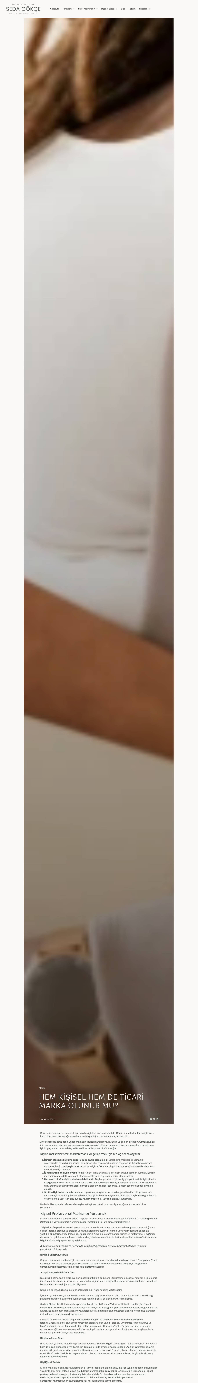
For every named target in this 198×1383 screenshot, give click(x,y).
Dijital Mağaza (108, 9)
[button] (151, 1119)
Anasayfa (54, 9)
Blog (123, 9)
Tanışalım (67, 9)
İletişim (132, 9)
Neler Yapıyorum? (86, 9)
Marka (42, 1088)
